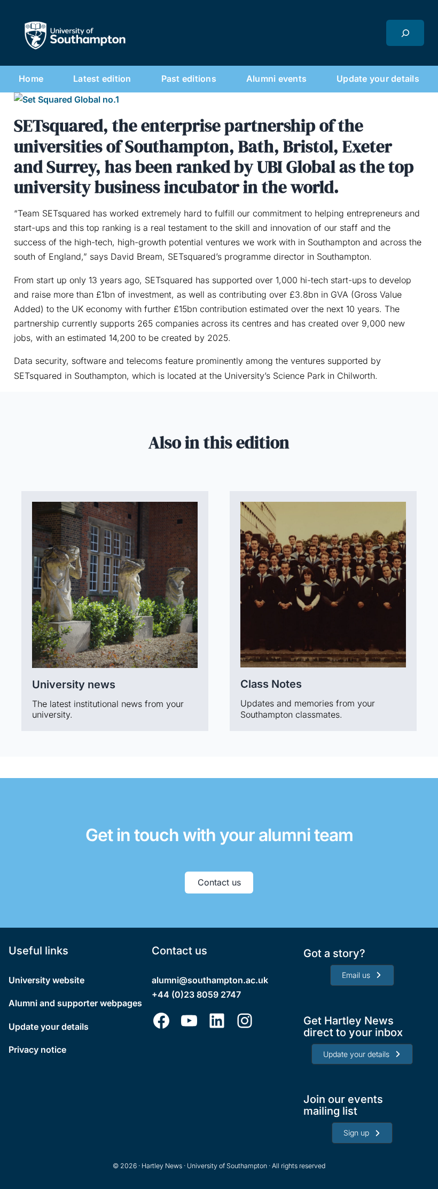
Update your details (49, 1026)
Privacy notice (37, 1049)
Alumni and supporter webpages (75, 1003)
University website (46, 980)
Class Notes (271, 684)
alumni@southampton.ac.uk (210, 980)
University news (73, 684)
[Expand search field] (405, 33)
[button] (362, 975)
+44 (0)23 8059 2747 (196, 994)
